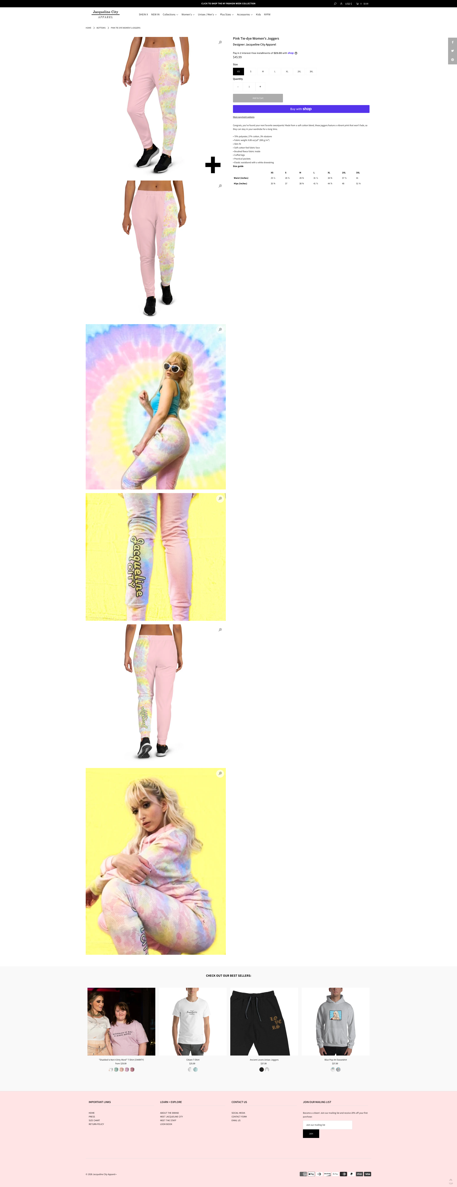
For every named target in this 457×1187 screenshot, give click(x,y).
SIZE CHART (94, 1120)
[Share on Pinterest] (452, 59)
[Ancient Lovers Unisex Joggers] (264, 1022)
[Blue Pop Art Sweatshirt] (336, 1022)
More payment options (243, 116)
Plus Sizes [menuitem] (225, 14)
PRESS (92, 1116)
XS (238, 71)
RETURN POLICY (96, 1124)
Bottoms (101, 27)
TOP (451, 1182)
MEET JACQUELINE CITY (171, 1116)
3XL (311, 71)
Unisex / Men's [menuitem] (206, 14)
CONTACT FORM (239, 1116)
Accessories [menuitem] (243, 14)
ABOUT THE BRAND (169, 1112)
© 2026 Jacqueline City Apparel (100, 1174)
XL (287, 71)
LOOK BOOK (166, 1124)
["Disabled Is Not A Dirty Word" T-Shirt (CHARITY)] (121, 1022)
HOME (92, 1112)
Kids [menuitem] (258, 14)
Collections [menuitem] (169, 14)
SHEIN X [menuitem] (143, 14)
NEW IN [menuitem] (155, 14)
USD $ (348, 3)
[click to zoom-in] (220, 43)
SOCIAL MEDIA (238, 1112)
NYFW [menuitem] (267, 14)
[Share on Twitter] (452, 51)
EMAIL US (236, 1120)
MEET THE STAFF (168, 1120)
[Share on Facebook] (452, 42)
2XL (299, 71)
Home (88, 27)
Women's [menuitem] (187, 14)
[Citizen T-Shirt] (193, 1022)
